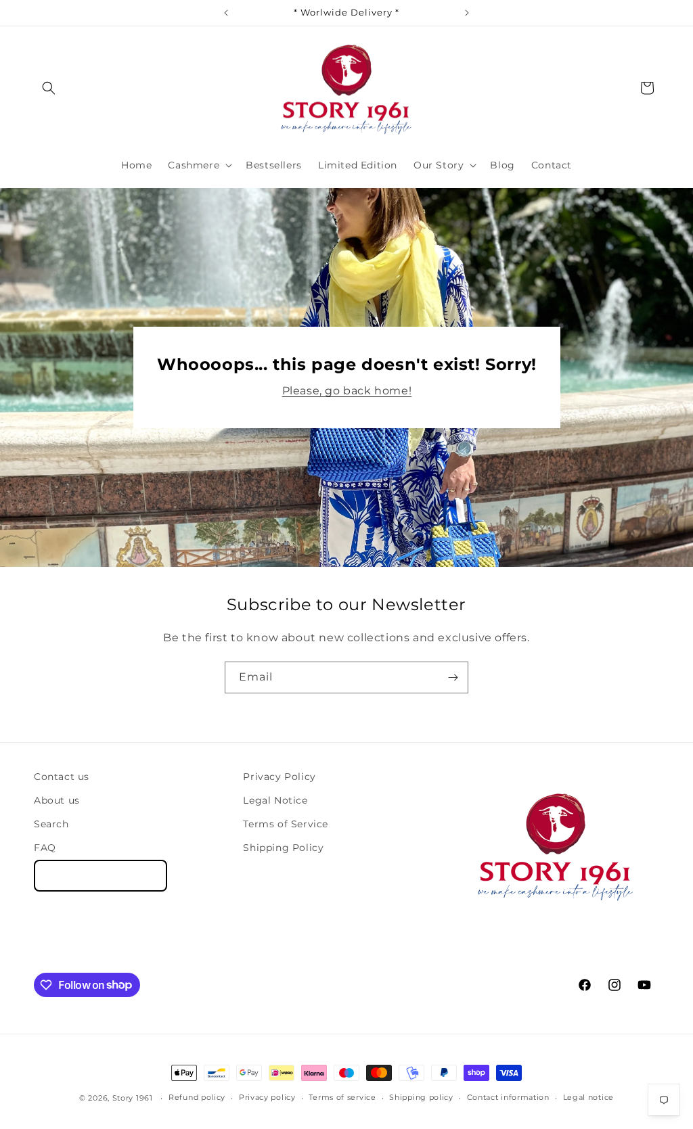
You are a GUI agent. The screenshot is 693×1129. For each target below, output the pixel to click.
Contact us (61, 776)
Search (51, 824)
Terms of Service (285, 824)
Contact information (508, 1097)
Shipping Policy (283, 848)
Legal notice (588, 1097)
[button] (49, 88)
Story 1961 (132, 1098)
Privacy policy (267, 1097)
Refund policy (197, 1097)
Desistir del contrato (100, 875)
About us (57, 800)
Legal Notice (275, 800)
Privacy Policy (279, 776)
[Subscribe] (453, 677)
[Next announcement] (467, 13)
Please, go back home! (346, 390)
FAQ (45, 848)
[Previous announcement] (226, 13)
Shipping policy (421, 1097)
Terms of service (342, 1097)
